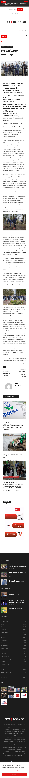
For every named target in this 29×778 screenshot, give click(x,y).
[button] (25, 1)
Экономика (4, 679)
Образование (4, 649)
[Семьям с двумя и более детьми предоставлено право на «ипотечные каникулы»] (11, 699)
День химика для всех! (15, 609)
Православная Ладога (7, 660)
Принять (14, 774)
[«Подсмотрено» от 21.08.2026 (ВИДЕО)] (17, 699)
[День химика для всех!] (4, 612)
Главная (3, 43)
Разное (3, 663)
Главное (3, 631)
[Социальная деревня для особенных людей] (4, 597)
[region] (14, 770)
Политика (3, 655)
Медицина (3, 644)
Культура (3, 639)
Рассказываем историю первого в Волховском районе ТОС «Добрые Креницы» (18, 575)
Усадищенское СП (6, 674)
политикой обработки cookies (11, 771)
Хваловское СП (5, 676)
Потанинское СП (5, 658)
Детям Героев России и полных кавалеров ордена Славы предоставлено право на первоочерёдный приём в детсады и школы (13, 5)
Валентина (9, 461)
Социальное (4, 668)
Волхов (9, 43)
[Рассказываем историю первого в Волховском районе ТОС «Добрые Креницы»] (4, 576)
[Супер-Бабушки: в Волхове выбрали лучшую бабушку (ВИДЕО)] (4, 604)
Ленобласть (4, 641)
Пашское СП (4, 652)
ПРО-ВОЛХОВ (7, 59)
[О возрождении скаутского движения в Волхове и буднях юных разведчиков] (4, 569)
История (3, 636)
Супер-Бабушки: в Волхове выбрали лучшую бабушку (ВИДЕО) (16, 604)
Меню (20, 11)
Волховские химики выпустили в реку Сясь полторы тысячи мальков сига (14, 457)
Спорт (2, 671)
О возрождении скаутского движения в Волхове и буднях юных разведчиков (17, 568)
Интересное (9, 48)
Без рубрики (4, 623)
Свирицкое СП (5, 666)
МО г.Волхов (4, 647)
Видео (2, 625)
